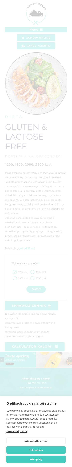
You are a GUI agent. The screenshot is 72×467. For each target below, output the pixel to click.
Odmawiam (36, 450)
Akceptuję (36, 459)
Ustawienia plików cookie (36, 441)
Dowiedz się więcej (17, 431)
